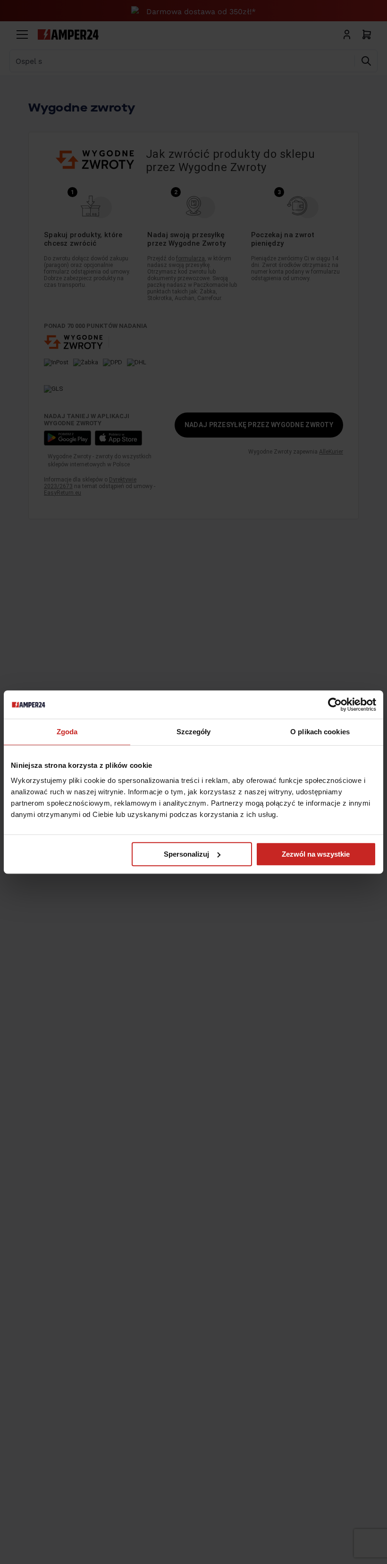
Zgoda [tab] (67, 732)
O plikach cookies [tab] (320, 732)
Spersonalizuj (186, 854)
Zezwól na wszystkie (316, 854)
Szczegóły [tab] (194, 732)
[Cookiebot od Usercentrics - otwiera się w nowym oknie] (335, 704)
